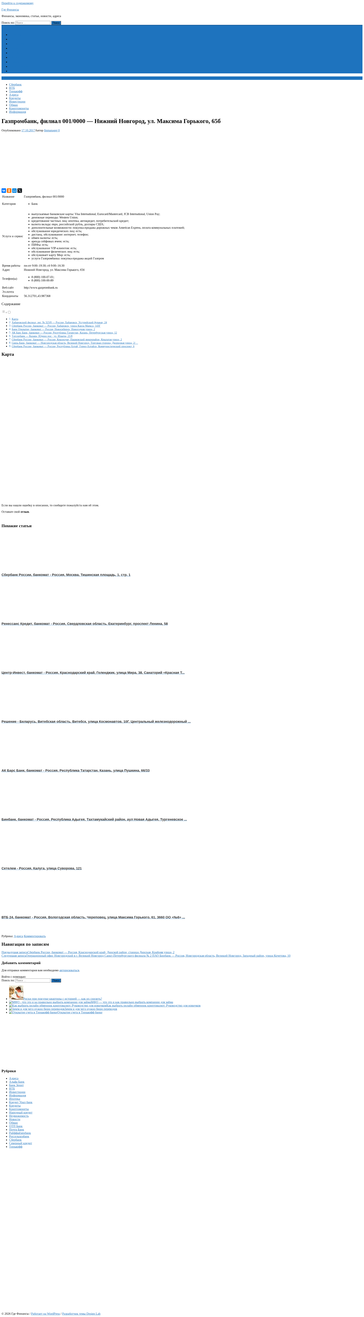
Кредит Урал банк (20, 1102)
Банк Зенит (16, 1085)
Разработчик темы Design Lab (81, 1313)
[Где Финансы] (4, 27)
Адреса (16, 48)
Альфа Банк (16, 1081)
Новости (14, 1119)
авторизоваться (69, 970)
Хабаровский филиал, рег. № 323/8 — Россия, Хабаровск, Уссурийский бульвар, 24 (59, 322)
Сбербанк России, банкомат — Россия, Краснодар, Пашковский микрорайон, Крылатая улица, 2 (67, 339)
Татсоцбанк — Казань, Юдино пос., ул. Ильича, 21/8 (42, 336)
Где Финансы (10, 9)
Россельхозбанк (19, 1136)
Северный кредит (20, 1143)
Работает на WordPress (45, 1313)
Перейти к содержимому (18, 3)
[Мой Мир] (14, 190)
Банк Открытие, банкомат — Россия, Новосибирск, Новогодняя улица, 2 (53, 329)
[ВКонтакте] (4, 190)
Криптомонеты (21, 66)
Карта (15, 318)
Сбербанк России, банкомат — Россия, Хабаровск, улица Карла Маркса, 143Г (56, 325)
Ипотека (14, 1098)
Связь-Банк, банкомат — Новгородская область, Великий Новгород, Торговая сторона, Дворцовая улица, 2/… (75, 342)
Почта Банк (16, 1129)
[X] (19, 190)
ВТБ (14, 39)
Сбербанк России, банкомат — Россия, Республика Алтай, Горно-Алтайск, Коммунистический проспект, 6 (73, 346)
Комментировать (35, 936)
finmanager (50, 130)
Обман (15, 62)
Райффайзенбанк (20, 1133)
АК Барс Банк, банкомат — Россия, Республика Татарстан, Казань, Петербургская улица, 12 (64, 332)
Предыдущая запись (88, 952)
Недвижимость (19, 1116)
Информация (19, 71)
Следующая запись (146, 955)
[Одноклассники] (9, 190)
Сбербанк (17, 34)
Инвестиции (19, 57)
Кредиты (17, 52)
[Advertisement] (115, 160)
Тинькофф (18, 43)
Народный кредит (20, 1112)
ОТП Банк (16, 1126)
